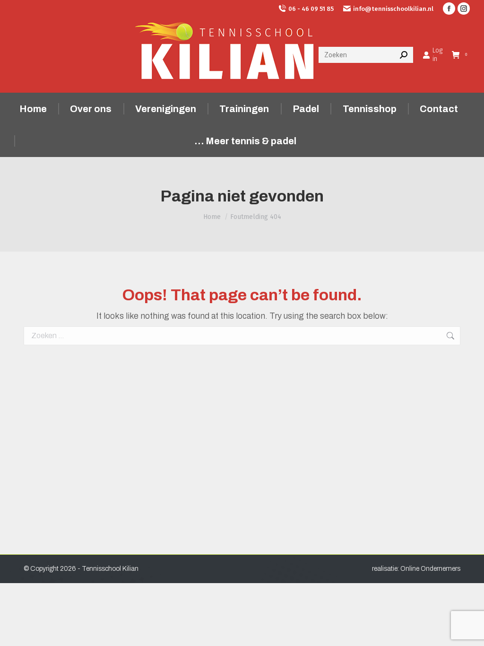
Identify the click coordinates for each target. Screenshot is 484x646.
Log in (437, 54)
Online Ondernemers (430, 568)
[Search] (403, 55)
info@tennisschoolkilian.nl (393, 8)
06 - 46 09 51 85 (311, 8)
